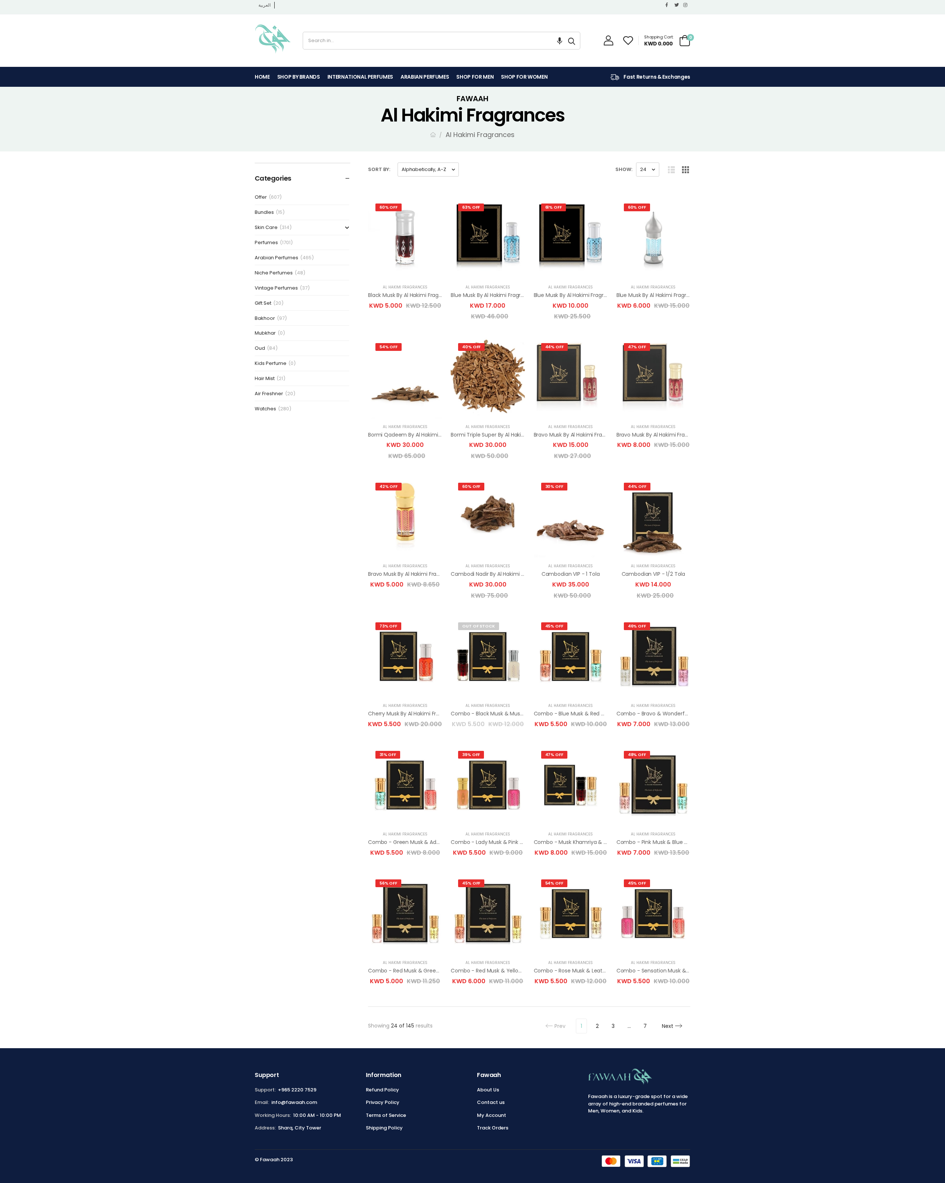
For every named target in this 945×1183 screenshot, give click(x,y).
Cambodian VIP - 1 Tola (571, 574)
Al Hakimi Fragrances (405, 287)
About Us (488, 1089)
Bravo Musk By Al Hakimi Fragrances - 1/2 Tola (673, 434)
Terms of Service (386, 1115)
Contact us (491, 1102)
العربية (264, 5)
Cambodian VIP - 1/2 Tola (653, 574)
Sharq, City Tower (299, 1127)
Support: (265, 1089)
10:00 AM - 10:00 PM (317, 1115)
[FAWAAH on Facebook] (668, 5)
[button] (559, 40)
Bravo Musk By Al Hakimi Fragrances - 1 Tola (588, 434)
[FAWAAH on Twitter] (677, 5)
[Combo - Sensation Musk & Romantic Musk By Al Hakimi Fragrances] (653, 913)
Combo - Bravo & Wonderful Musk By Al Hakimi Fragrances (690, 713)
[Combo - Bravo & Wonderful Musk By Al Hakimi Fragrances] (653, 656)
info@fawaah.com (294, 1102)
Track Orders (492, 1127)
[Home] (433, 135)
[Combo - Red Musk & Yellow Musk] (488, 913)
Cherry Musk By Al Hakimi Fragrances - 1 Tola (424, 713)
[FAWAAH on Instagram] (685, 5)
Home (262, 77)
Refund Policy (382, 1089)
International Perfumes (360, 77)
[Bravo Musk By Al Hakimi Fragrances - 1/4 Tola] (405, 516)
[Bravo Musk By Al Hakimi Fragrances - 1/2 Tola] (653, 377)
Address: (265, 1127)
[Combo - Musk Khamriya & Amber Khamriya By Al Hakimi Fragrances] (571, 785)
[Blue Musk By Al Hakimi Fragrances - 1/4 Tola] (653, 237)
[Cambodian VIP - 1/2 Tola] (653, 516)
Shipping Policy (384, 1127)
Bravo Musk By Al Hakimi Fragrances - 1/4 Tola (425, 574)
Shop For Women (524, 77)
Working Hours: (273, 1115)
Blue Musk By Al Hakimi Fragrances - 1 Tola (503, 295)
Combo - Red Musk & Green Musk (410, 970)
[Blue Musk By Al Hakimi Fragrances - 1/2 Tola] (571, 237)
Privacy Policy (382, 1102)
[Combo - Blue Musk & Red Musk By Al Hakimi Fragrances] (571, 656)
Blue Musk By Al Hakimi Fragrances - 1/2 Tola (589, 295)
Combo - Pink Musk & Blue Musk (656, 842)
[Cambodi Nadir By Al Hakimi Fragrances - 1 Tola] (488, 516)
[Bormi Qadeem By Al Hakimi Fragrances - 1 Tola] (405, 377)
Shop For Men (475, 77)
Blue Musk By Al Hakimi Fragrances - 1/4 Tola (672, 295)
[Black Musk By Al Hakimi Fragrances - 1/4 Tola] (405, 237)
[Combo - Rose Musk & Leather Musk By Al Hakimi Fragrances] (571, 913)
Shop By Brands (298, 77)
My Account (491, 1115)
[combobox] (433, 40)
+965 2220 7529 (297, 1089)
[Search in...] (571, 40)
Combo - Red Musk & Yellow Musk (493, 970)
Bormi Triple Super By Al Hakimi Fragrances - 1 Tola (514, 434)
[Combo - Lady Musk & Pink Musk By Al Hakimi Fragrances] (488, 785)
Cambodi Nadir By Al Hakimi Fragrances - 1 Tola (510, 574)
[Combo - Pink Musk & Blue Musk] (653, 785)
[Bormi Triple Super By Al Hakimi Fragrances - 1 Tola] (488, 377)
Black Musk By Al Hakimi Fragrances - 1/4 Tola (425, 295)
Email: (262, 1102)
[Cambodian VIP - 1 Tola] (571, 516)
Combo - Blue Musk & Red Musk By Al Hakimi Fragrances (604, 713)
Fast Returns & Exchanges (656, 77)
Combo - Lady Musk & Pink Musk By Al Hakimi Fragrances (522, 842)
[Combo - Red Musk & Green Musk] (405, 913)
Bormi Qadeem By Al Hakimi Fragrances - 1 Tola (427, 434)
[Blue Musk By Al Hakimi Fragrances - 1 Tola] (488, 237)
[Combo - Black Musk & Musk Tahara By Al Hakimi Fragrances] (488, 656)
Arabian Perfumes (425, 77)
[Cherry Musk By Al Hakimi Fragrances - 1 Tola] (405, 656)
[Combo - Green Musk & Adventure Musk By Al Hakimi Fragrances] (405, 785)
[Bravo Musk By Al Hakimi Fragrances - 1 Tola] (571, 377)
